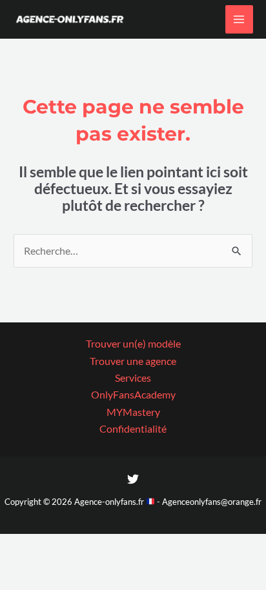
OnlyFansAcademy (133, 394)
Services (133, 378)
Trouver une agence (133, 361)
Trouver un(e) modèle (133, 343)
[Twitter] (133, 479)
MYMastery (133, 412)
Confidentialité (133, 429)
